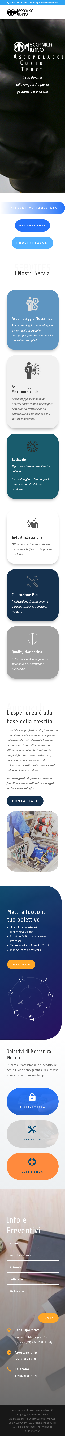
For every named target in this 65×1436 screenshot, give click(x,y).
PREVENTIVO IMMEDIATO (34, 207)
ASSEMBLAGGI (32, 225)
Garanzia (32, 1139)
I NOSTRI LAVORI (32, 242)
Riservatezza (32, 1107)
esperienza (32, 1171)
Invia (48, 1317)
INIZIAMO (21, 964)
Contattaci (25, 801)
